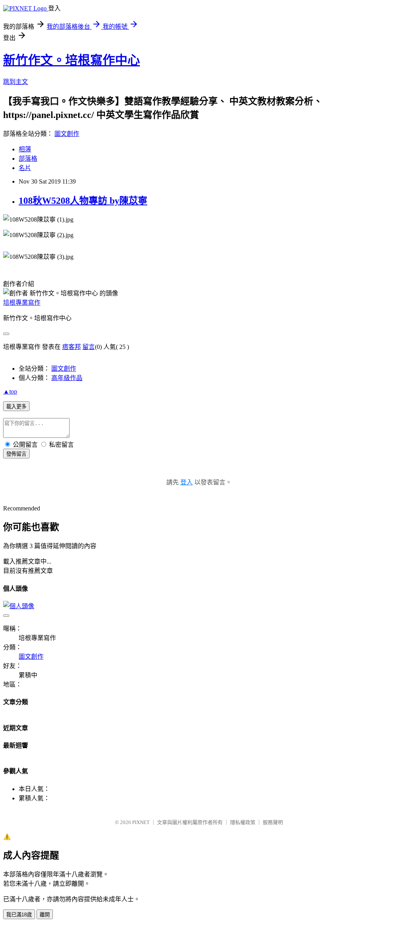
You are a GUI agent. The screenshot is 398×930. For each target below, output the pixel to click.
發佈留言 (16, 454)
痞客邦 (71, 347)
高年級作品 (66, 378)
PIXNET (141, 822)
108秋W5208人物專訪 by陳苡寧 (83, 201)
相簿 (25, 149)
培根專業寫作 (21, 302)
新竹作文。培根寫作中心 (71, 60)
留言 (88, 347)
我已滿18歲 (19, 915)
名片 (25, 168)
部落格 (28, 158)
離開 (45, 915)
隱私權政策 (242, 822)
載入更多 (16, 406)
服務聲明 (273, 822)
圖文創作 (66, 133)
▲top (10, 391)
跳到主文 (15, 81)
